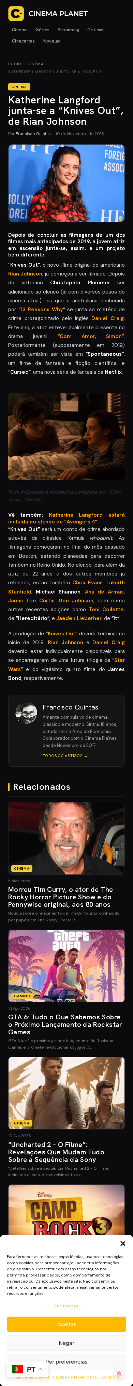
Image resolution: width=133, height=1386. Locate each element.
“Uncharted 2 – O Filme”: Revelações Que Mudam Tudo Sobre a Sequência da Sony (56, 1152)
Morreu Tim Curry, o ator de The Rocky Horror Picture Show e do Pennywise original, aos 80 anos (60, 897)
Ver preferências (67, 1361)
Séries (43, 30)
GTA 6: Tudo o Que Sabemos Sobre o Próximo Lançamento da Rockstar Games (65, 1024)
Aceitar (66, 1324)
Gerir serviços (64, 1306)
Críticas (95, 30)
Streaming (68, 30)
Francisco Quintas (33, 133)
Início (14, 64)
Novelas (51, 41)
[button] (122, 1243)
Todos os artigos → (65, 755)
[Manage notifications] (119, 1373)
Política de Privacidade (75, 1377)
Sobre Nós (110, 1377)
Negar (66, 1343)
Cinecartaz (23, 41)
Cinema (20, 30)
